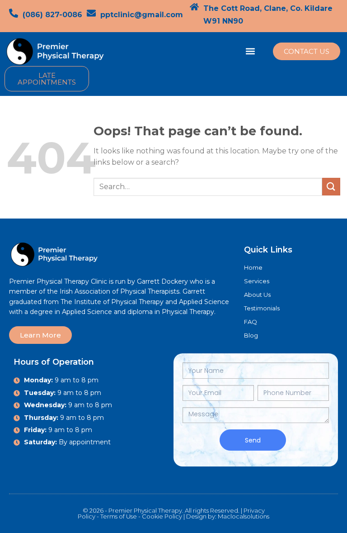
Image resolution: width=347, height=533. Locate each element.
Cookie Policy (162, 516)
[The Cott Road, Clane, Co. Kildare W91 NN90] (194, 6)
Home (253, 267)
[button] (250, 51)
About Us (257, 294)
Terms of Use (118, 516)
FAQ (250, 321)
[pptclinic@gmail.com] (91, 13)
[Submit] (331, 186)
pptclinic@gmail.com (141, 14)
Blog (251, 335)
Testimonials (262, 308)
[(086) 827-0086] (13, 13)
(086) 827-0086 (52, 14)
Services (256, 281)
